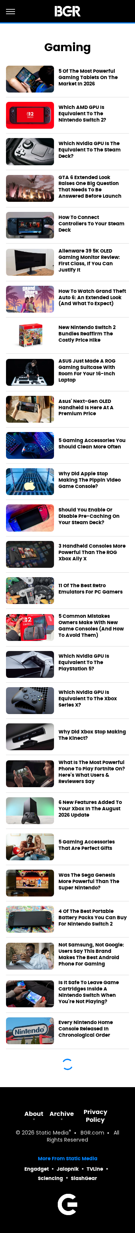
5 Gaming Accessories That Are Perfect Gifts (86, 845)
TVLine (95, 1169)
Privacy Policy (95, 1116)
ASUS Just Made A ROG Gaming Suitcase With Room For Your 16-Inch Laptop (87, 370)
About (34, 1114)
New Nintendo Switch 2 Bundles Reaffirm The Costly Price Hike (87, 334)
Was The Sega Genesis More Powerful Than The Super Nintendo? (88, 881)
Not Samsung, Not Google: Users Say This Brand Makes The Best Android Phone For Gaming (91, 954)
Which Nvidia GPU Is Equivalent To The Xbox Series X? (87, 698)
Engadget (36, 1169)
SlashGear (84, 1178)
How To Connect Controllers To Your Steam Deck (91, 224)
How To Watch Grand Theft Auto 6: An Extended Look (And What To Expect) (92, 297)
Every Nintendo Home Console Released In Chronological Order (85, 1029)
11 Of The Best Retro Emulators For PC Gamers (90, 589)
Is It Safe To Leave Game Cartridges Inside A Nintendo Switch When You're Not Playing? (88, 992)
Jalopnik (68, 1169)
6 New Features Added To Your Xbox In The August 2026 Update (90, 808)
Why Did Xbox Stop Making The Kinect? (92, 735)
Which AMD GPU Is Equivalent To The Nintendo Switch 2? (82, 113)
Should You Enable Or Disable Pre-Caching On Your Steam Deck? (89, 516)
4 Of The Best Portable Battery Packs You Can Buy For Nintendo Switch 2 (92, 917)
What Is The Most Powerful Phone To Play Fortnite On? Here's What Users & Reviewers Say (91, 772)
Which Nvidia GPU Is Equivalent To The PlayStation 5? (83, 662)
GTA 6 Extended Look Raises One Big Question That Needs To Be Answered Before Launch (90, 187)
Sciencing (50, 1178)
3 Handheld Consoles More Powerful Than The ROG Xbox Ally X (92, 552)
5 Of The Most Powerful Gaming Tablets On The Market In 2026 (88, 77)
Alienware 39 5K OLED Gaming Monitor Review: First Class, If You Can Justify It (89, 260)
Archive (62, 1114)
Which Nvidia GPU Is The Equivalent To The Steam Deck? (89, 150)
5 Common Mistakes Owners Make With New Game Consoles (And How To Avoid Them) (91, 625)
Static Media (52, 1133)
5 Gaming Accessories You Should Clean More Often (92, 444)
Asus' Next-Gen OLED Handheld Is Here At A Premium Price (86, 407)
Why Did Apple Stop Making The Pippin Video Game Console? (89, 480)
